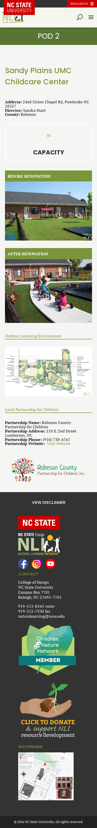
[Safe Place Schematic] (48, 372)
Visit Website (58, 443)
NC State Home (23, 4)
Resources (79, 3)
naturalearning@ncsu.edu (41, 616)
